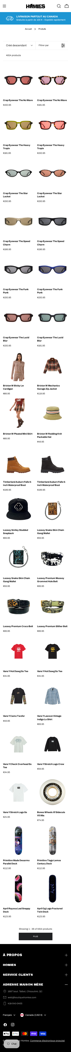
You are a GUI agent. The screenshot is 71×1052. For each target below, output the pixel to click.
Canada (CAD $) (33, 1015)
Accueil (28, 29)
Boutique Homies (20, 1040)
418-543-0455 (15, 1003)
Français (7, 1015)
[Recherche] (59, 6)
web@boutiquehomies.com (22, 997)
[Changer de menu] (4, 6)
